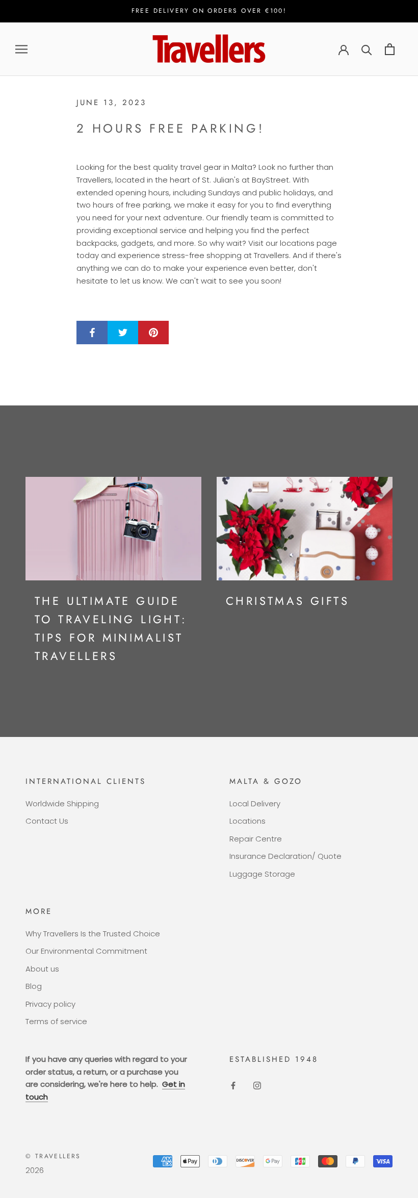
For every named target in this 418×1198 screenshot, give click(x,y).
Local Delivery (254, 803)
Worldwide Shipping (62, 803)
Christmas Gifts (287, 601)
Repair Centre (255, 838)
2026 (34, 1170)
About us (42, 968)
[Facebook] (233, 1085)
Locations (247, 820)
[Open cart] (390, 49)
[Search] (366, 49)
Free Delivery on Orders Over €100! (209, 10)
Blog (33, 986)
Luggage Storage (262, 874)
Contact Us (46, 820)
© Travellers (53, 1156)
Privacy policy (50, 1004)
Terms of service (56, 1021)
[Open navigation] (21, 49)
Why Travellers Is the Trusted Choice (92, 933)
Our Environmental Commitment (86, 951)
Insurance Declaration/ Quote (285, 856)
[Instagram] (257, 1085)
